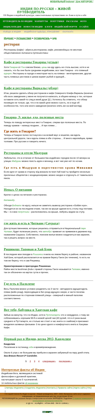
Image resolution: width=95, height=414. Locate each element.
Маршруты (41, 21)
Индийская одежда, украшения (41, 31)
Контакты (52, 388)
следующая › (49, 361)
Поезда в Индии (12, 31)
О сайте (84, 26)
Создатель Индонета (35, 388)
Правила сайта (65, 388)
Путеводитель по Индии (17, 21)
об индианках (31, 383)
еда (54, 38)
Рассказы (72, 21)
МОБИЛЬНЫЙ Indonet (62, 1)
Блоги (48, 26)
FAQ (89, 388)
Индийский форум (65, 26)
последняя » (65, 361)
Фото (83, 21)
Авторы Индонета (14, 388)
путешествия (23, 38)
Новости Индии (33, 26)
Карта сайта (80, 388)
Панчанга (67, 31)
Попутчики (57, 21)
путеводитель (42, 38)
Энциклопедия (12, 26)
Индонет (9, 38)
